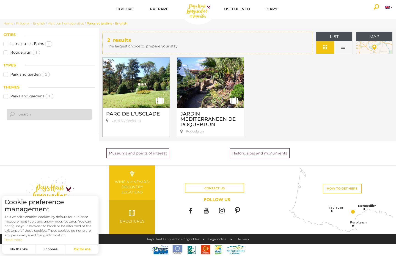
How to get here (342, 188)
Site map (242, 239)
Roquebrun (23, 52)
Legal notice (217, 239)
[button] (124, 9)
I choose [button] (51, 249)
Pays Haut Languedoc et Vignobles (173, 239)
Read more (13, 240)
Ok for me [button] (82, 249)
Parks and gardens (30, 96)
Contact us (214, 188)
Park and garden (28, 74)
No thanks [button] (19, 249)
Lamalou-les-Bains (29, 43)
